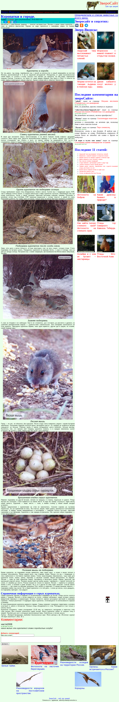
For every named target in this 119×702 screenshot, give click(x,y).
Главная (111, 11)
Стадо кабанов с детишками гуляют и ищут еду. (93, 162)
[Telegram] (12, 22)
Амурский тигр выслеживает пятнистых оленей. (40, 12)
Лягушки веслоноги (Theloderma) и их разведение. (96, 102)
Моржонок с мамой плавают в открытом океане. (106, 53)
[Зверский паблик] (81, 27)
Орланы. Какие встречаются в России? (103, 668)
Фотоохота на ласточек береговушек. (45, 667)
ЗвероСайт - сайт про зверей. (59, 698)
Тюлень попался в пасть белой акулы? (91, 164)
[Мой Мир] (15, 22)
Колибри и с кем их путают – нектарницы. (86, 256)
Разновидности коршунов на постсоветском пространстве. (30, 690)
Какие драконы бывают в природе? (106, 197)
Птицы (10, 19)
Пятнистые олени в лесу (86, 171)
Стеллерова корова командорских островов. (93, 142)
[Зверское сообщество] (77, 27)
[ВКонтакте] (5, 22)
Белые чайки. (9, 665)
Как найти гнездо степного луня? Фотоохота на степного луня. (86, 227)
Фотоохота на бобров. (86, 196)
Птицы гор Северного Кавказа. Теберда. (106, 226)
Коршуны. (80, 688)
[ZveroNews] (86, 27)
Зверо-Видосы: (10, 11)
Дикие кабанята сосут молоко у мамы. (106, 84)
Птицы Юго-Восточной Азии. (106, 255)
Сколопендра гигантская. (107, 118)
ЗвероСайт (108, 3)
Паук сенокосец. (103, 127)
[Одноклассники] (8, 22)
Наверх (108, 597)
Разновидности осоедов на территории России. (74, 663)
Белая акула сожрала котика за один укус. (92, 169)
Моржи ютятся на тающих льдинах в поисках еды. (86, 84)
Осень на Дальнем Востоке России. (90, 173)
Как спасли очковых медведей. (88, 161)
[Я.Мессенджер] (2, 22)
